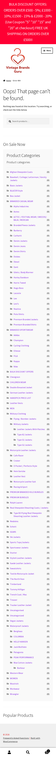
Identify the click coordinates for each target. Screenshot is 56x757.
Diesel (16, 261)
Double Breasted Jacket (21, 387)
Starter (13, 552)
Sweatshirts (15, 568)
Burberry (18, 230)
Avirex (16, 211)
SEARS (13, 531)
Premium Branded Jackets (26, 319)
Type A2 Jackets (24, 434)
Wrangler (14, 694)
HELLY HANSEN (21, 641)
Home (8, 80)
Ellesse (17, 350)
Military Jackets (21, 424)
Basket (43, 750)
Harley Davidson (21, 277)
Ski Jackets (15, 537)
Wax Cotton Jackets (23, 662)
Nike (16, 366)
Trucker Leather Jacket (21, 605)
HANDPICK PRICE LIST (20, 398)
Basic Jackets (16, 185)
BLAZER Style (16, 190)
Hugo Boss (19, 288)
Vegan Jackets (16, 620)
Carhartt (18, 235)
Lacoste (17, 293)
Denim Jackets (20, 241)
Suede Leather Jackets (20, 563)
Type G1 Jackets (24, 439)
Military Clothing (18, 413)
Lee (15, 298)
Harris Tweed (20, 282)
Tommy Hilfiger (17, 589)
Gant (16, 267)
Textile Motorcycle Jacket (22, 573)
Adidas (17, 335)
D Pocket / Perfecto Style (25, 466)
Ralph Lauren (16, 502)
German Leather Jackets (21, 392)
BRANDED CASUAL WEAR (21, 201)
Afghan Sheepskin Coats (21, 172)
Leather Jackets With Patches (31, 429)
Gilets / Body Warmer (23, 272)
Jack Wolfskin (20, 647)
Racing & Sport (20, 487)
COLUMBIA (19, 636)
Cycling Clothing (21, 345)
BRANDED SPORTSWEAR (21, 329)
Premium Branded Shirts (25, 324)
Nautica (17, 308)
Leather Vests (16, 403)
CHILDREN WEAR (18, 382)
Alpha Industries (21, 206)
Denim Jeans (20, 246)
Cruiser (17, 460)
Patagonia (18, 652)
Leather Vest (19, 476)
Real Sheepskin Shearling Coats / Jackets (29, 507)
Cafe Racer (19, 455)
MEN (12, 408)
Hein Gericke (19, 471)
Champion (18, 340)
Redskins (14, 521)
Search (28, 752)
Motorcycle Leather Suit (25, 481)
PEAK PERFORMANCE (24, 657)
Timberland (15, 584)
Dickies (17, 256)
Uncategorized (17, 615)
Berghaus (18, 631)
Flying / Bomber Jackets (25, 418)
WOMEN (14, 678)
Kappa (17, 361)
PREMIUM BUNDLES (19, 497)
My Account (9, 752)
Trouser (13, 599)
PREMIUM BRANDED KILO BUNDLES (26, 492)
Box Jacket (15, 196)
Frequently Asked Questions (16, 738)
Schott (13, 526)
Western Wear (16, 673)
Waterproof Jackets (19, 626)
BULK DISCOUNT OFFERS (21, 371)
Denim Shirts (20, 251)
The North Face (17, 579)
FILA (16, 356)
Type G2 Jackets (24, 445)
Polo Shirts (19, 314)
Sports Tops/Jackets (19, 542)
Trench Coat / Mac (18, 594)
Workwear (14, 688)
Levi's (16, 303)
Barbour (21, 668)
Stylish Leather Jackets (21, 558)
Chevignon (15, 377)
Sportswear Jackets (19, 547)
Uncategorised (17, 610)
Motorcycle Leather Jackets (23, 450)
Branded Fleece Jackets (24, 225)
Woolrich (14, 683)
